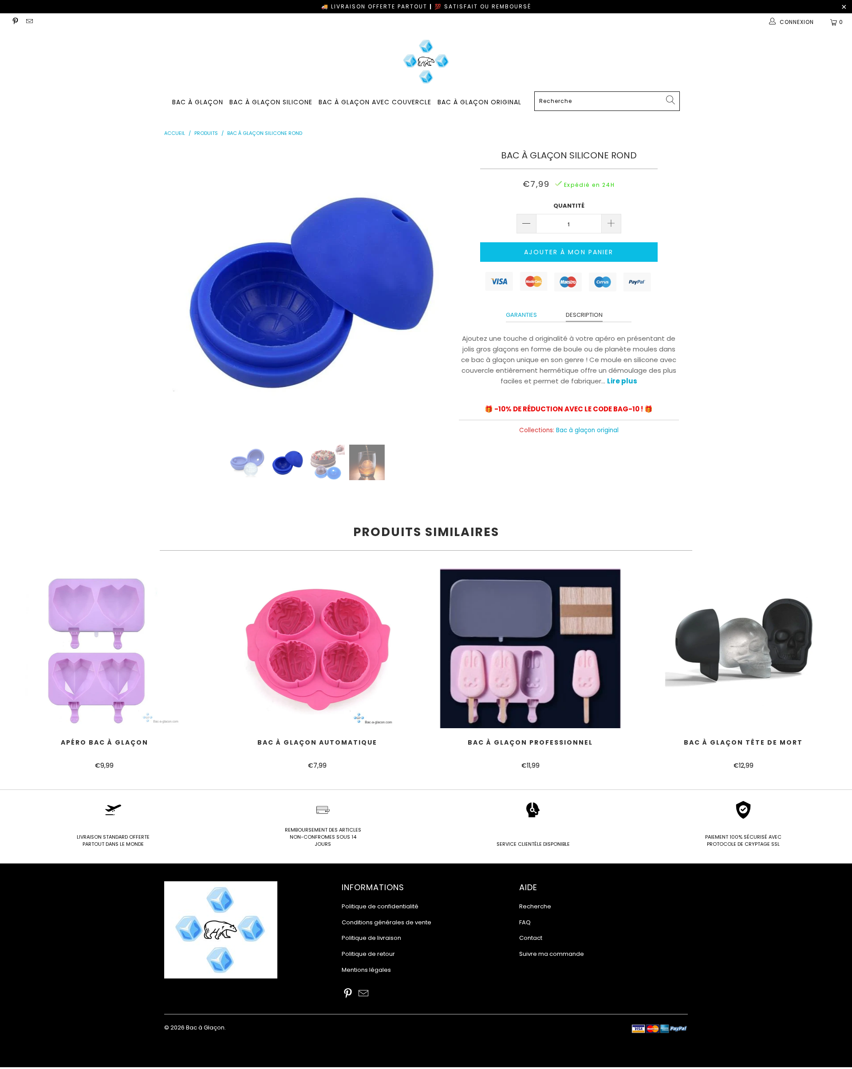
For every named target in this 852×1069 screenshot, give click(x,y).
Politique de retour (368, 954)
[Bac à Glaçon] (426, 61)
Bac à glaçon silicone (270, 102)
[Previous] (179, 289)
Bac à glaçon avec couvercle (375, 102)
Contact (530, 938)
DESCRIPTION (584, 315)
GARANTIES (521, 315)
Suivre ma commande (551, 954)
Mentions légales (366, 970)
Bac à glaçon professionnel (530, 648)
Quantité (568, 205)
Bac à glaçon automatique (317, 648)
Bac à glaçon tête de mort (743, 648)
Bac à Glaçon (197, 102)
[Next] (434, 289)
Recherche (535, 906)
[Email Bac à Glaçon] (28, 22)
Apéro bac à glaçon (104, 648)
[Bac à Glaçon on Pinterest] (15, 22)
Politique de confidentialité (380, 906)
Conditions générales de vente (386, 922)
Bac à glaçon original (479, 102)
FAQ (525, 922)
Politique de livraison (371, 938)
